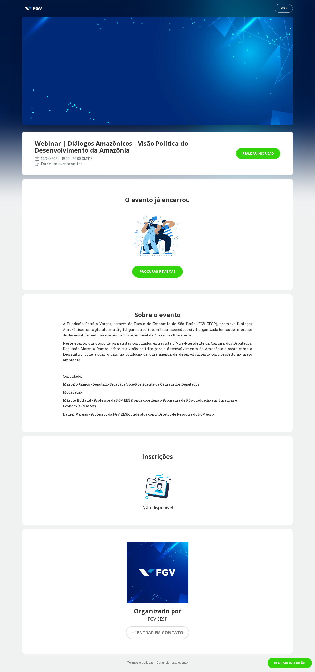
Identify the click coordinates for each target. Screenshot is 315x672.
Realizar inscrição (258, 153)
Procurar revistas (157, 271)
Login (284, 8)
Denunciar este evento (172, 662)
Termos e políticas (140, 662)
